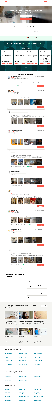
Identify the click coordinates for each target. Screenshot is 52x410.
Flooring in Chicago (7, 399)
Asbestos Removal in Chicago (23, 376)
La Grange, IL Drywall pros (37, 354)
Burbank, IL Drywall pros (22, 360)
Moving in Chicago (7, 396)
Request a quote (6, 63)
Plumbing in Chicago (7, 389)
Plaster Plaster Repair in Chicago (9, 379)
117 (30, 268)
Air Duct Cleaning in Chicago (23, 401)
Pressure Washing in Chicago (37, 389)
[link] (2, 61)
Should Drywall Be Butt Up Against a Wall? (40, 338)
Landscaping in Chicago (8, 400)
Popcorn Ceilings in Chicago (8, 380)
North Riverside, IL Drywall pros (9, 360)
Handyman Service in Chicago (9, 401)
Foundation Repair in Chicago (23, 393)
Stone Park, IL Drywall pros (37, 357)
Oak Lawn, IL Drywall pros (22, 361)
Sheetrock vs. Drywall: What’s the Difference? (24, 338)
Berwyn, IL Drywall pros (8, 354)
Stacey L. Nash (7, 336)
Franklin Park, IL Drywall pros (38, 360)
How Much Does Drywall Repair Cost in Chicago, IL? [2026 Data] (11, 322)
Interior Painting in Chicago (37, 376)
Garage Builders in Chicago (37, 393)
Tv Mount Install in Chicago (23, 379)
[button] (14, 102)
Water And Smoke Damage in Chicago (39, 396)
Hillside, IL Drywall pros (37, 364)
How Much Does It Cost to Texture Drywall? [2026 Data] (39, 322)
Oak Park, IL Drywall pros (8, 353)
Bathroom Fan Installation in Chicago (24, 377)
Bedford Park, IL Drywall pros (23, 353)
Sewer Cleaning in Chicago (22, 400)
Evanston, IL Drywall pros (37, 363)
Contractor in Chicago (22, 375)
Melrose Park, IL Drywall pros (23, 357)
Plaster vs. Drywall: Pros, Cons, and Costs (11, 337)
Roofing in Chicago (7, 392)
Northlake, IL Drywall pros (37, 365)
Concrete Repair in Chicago (8, 397)
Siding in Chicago (21, 392)
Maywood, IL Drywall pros (8, 365)
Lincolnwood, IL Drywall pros (23, 364)
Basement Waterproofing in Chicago (24, 396)
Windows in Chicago (36, 392)
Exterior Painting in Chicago (37, 397)
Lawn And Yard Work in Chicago (23, 397)
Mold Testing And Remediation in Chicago (39, 377)
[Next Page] (32, 268)
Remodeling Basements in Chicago (38, 375)
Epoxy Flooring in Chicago (37, 400)
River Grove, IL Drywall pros (23, 356)
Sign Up (45, 1)
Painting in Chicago (7, 377)
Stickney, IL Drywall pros (8, 356)
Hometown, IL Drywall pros (23, 365)
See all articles (44, 305)
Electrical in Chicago (7, 393)
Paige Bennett (36, 336)
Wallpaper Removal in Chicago (23, 380)
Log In (41, 1)
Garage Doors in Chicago (22, 399)
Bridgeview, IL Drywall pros (37, 361)
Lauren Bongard (21, 336)
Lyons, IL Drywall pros (8, 363)
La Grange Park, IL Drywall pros (38, 353)
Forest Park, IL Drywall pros (8, 357)
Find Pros (26, 18)
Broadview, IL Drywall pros (8, 364)
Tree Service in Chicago (22, 389)
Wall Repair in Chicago (8, 376)
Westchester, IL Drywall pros (37, 356)
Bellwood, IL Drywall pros (22, 363)
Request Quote (41, 86)
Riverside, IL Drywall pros (8, 361)
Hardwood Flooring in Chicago (38, 401)
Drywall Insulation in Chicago (9, 375)
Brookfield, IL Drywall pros (22, 354)
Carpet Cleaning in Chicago (37, 399)
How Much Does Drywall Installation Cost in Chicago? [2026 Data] (26, 322)
